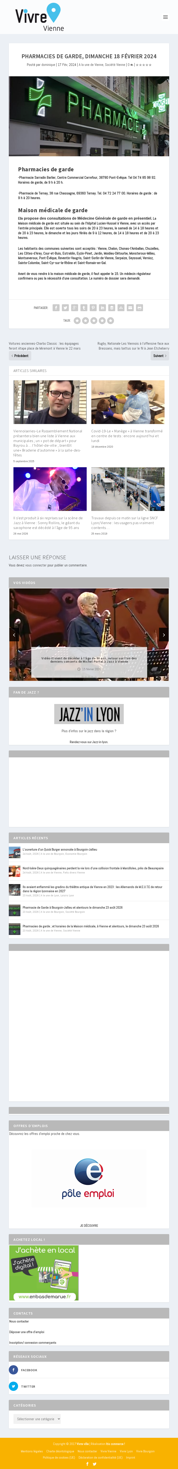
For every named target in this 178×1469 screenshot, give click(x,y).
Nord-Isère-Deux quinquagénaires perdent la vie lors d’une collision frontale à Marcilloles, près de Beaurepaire (93, 868)
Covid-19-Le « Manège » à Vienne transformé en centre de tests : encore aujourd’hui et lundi (127, 436)
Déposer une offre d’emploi (26, 1332)
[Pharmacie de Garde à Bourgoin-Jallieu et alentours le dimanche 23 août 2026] (14, 910)
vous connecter (36, 565)
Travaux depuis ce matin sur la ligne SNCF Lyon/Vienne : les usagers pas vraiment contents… (124, 523)
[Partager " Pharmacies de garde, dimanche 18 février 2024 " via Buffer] (111, 307)
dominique (48, 64)
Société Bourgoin (75, 912)
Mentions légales (32, 1451)
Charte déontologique (60, 1451)
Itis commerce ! (115, 1444)
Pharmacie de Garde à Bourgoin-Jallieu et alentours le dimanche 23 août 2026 (73, 907)
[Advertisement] (44, 796)
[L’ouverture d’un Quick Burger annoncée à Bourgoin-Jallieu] (14, 852)
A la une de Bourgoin (52, 854)
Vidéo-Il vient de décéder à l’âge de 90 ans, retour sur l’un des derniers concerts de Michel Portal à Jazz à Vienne (89, 659)
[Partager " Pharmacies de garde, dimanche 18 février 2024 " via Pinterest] (93, 307)
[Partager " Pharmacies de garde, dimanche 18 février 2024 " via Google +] (74, 307)
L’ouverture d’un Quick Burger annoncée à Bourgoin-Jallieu (60, 849)
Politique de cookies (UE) (59, 1457)
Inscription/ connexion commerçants (32, 1342)
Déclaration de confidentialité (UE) (101, 1457)
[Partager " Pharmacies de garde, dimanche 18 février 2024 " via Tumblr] (84, 307)
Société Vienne (115, 64)
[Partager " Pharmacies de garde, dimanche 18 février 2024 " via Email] (130, 307)
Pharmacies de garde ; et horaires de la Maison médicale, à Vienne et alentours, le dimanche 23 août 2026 (91, 926)
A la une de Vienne (91, 64)
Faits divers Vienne (74, 872)
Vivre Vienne (108, 1451)
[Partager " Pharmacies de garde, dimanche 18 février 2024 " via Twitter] (65, 307)
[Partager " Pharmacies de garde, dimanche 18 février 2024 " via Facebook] (56, 307)
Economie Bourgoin (76, 854)
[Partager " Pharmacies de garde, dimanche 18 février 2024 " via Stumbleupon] (121, 307)
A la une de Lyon (50, 895)
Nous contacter (19, 1321)
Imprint (130, 1457)
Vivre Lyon (126, 1451)
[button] (82, 677)
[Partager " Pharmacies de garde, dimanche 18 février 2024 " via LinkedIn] (102, 307)
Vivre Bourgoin (145, 1451)
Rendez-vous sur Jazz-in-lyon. (89, 742)
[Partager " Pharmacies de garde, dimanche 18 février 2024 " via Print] (139, 307)
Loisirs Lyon (67, 895)
